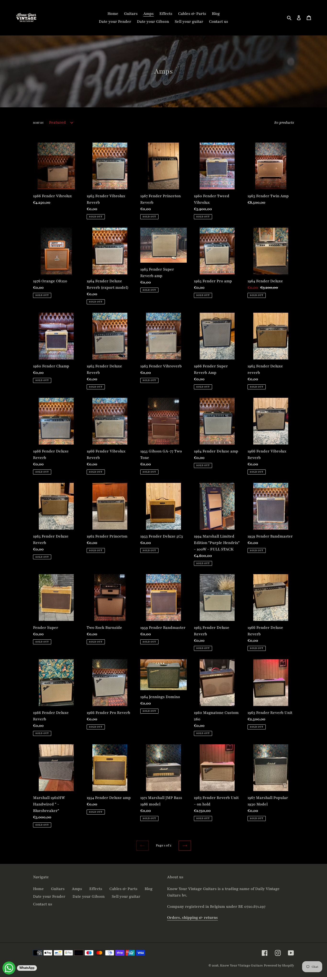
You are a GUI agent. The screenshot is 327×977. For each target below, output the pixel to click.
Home (38, 888)
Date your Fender (49, 896)
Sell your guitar (126, 896)
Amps (77, 888)
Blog (148, 888)
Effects (95, 888)
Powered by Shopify (279, 965)
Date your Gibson (89, 896)
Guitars (58, 888)
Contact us (42, 904)
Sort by (38, 123)
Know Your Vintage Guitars (241, 965)
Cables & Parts (123, 888)
